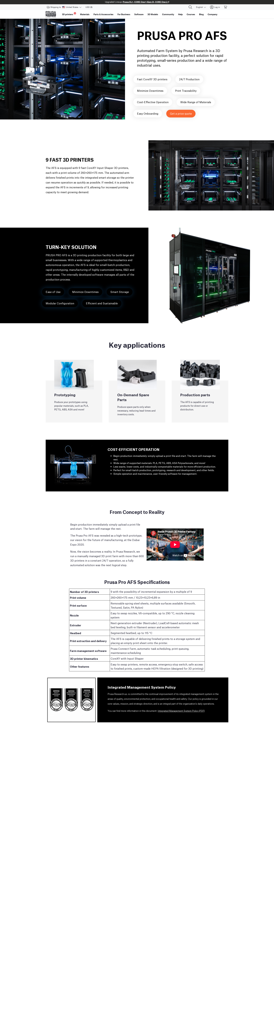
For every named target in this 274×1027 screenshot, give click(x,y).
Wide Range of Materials (195, 102)
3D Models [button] (152, 14)
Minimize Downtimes (150, 90)
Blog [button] (201, 14)
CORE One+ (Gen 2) (144, 1)
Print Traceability (186, 90)
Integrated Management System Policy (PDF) (181, 711)
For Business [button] (123, 14)
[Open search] (190, 7)
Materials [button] (84, 14)
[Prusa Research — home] (51, 14)
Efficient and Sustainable (102, 303)
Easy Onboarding (147, 113)
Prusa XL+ (128, 1)
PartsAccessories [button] (103, 14)
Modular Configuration (60, 303)
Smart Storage (119, 292)
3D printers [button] (68, 14)
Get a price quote (181, 113)
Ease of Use (53, 292)
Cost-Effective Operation (153, 102)
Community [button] (168, 14)
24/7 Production (189, 79)
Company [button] (212, 14)
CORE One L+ (162, 1)
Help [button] (180, 14)
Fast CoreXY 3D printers (152, 79)
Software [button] (138, 14)
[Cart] (225, 7)
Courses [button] (191, 14)
